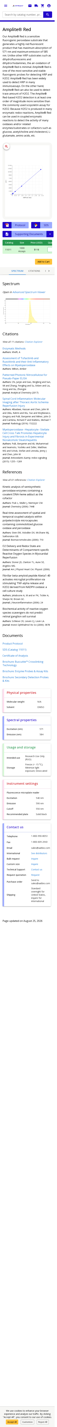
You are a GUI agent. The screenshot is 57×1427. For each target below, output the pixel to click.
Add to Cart (44, 261)
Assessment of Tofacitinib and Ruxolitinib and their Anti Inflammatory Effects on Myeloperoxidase (26, 361)
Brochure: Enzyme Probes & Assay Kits (25, 671)
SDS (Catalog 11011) (14, 649)
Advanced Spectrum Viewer (29, 292)
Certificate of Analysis (15, 655)
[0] (42, 6)
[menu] (6, 6)
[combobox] (22, 14)
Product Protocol (13, 643)
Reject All (42, 1421)
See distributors (39, 853)
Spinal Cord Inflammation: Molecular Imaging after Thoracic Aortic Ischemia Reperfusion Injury (25, 402)
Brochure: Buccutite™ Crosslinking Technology (23, 663)
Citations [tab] (34, 270)
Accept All (12, 1421)
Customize (27, 1421)
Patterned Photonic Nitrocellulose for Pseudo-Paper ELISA (25, 376)
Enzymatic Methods (14, 348)
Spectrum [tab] (17, 270)
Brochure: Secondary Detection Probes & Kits (26, 679)
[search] (47, 14)
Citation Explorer (33, 341)
